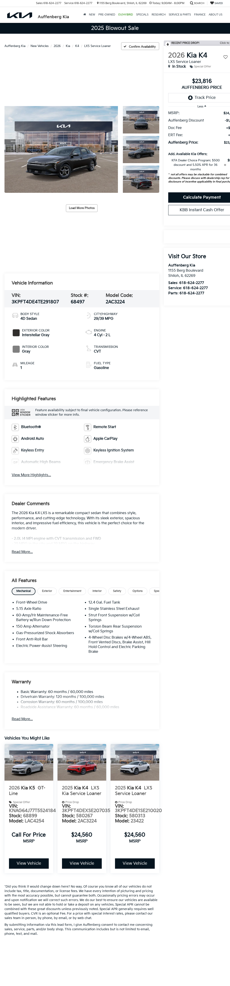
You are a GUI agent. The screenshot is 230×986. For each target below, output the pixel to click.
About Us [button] (215, 14)
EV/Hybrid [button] (125, 14)
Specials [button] (142, 14)
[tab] (23, 591)
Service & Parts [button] (180, 14)
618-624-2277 (191, 283)
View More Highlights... (31, 475)
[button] (61, 149)
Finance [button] (200, 14)
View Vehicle (29, 863)
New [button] (92, 14)
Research (159, 14)
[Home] (84, 15)
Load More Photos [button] (82, 208)
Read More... (22, 552)
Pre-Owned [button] (106, 14)
